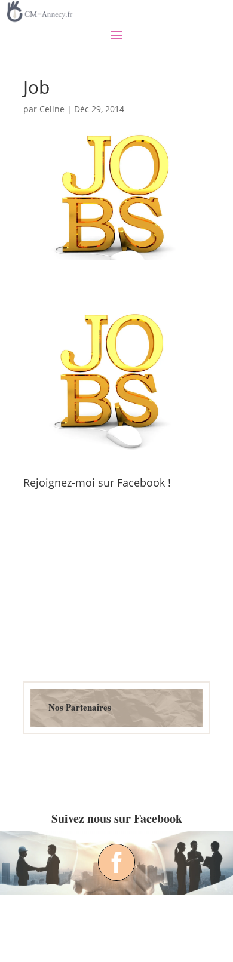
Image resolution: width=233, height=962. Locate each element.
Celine (52, 109)
